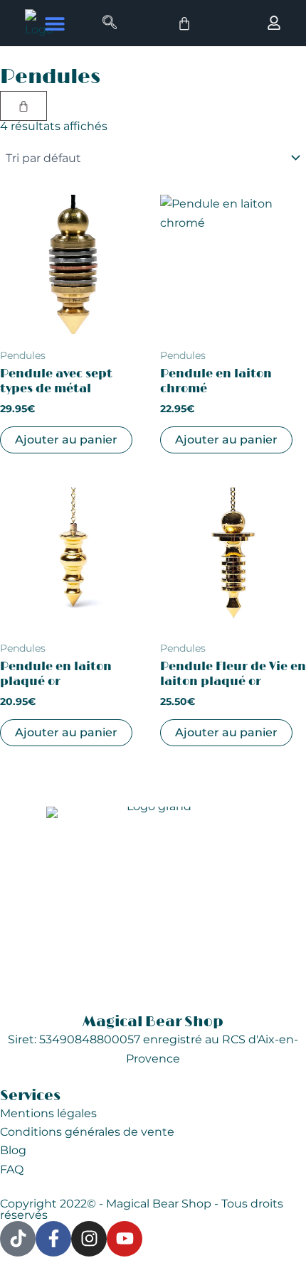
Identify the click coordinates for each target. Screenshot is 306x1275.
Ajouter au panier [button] (66, 439)
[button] (54, 23)
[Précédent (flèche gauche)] (25, 637)
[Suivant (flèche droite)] (281, 637)
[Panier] (184, 23)
